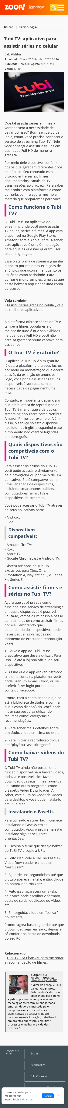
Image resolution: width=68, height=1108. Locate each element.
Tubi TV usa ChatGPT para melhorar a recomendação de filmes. (34, 960)
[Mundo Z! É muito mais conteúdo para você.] (24, 12)
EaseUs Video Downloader (28, 790)
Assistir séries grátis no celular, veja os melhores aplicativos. (34, 307)
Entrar (34, 1053)
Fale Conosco (38, 1076)
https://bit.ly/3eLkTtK (44, 980)
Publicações (37, 1065)
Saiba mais (27, 1099)
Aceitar (48, 1095)
